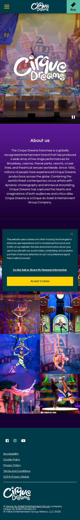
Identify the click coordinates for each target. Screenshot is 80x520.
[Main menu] (6, 6)
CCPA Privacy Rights (16, 476)
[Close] (72, 234)
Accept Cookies (40, 281)
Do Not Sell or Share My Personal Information (40, 270)
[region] (40, 260)
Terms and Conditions (16, 471)
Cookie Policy (11, 459)
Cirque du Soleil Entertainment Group (28, 506)
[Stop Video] (73, 117)
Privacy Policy (12, 465)
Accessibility (11, 453)
